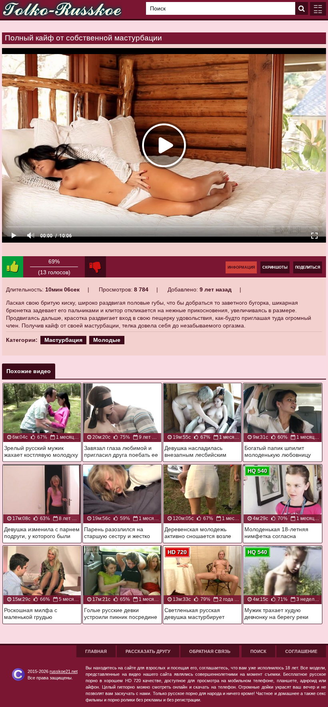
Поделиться (307, 267)
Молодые (106, 340)
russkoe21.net (64, 671)
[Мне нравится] (12, 266)
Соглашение (301, 651)
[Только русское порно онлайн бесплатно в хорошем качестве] (62, 9)
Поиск (258, 651)
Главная (96, 651)
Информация (241, 267)
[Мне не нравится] (95, 266)
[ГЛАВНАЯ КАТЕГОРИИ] (318, 9)
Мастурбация (63, 340)
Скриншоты (275, 267)
